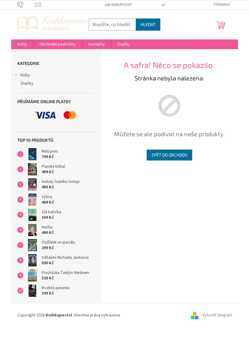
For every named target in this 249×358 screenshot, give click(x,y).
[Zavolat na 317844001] (26, 4)
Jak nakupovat (118, 5)
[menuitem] (22, 44)
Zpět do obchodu (169, 154)
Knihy (25, 75)
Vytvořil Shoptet (217, 315)
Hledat (148, 24)
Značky (26, 83)
